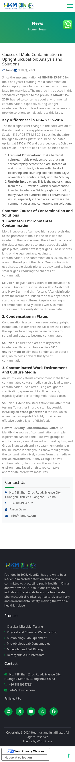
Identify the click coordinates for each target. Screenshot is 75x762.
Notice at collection (18, 757)
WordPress (44, 741)
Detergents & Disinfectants (25, 655)
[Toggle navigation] (70, 6)
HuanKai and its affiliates (48, 732)
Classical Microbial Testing (25, 626)
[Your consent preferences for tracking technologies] (68, 755)
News (37, 23)
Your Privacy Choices (29, 751)
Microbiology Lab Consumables (28, 644)
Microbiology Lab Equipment (27, 638)
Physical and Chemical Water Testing (32, 632)
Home (32, 29)
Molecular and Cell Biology (25, 649)
